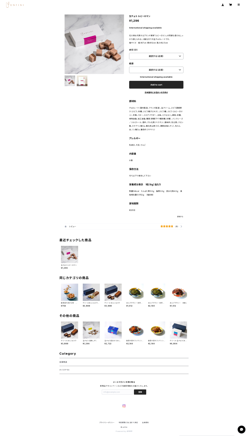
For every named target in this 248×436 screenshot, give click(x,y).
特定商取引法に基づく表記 (128, 422)
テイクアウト (64, 370)
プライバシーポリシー (107, 422)
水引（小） (133, 50)
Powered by (121, 431)
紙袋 (131, 63)
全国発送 (63, 362)
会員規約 (145, 422)
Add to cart (156, 84)
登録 (140, 392)
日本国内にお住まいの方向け (156, 92)
